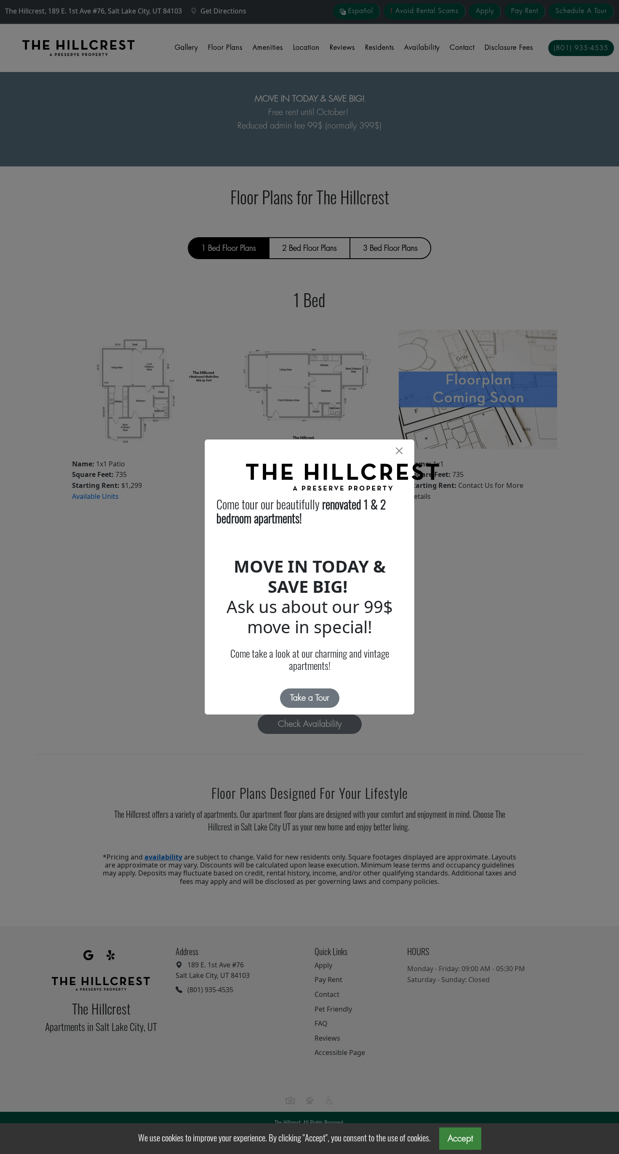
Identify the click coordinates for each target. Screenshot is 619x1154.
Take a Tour (309, 697)
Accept (460, 1138)
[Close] (399, 451)
